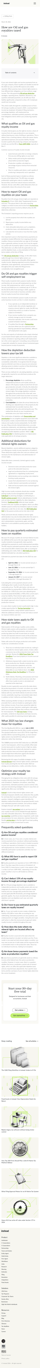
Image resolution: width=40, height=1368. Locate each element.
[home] (6, 3)
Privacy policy (5, 1358)
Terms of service (6, 1355)
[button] (34, 3)
